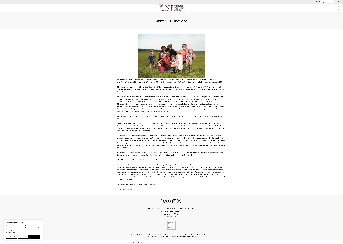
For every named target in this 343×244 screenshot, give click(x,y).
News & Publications (308, 8)
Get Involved (323, 8)
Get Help (6, 2)
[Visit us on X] (163, 201)
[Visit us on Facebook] (168, 201)
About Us (7, 8)
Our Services (18, 8)
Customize (12, 236)
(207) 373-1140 (171, 217)
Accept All (35, 236)
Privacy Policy (15, 232)
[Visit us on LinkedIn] (179, 201)
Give (335, 8)
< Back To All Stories (124, 189)
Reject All (23, 236)
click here (152, 184)
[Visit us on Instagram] (174, 201)
